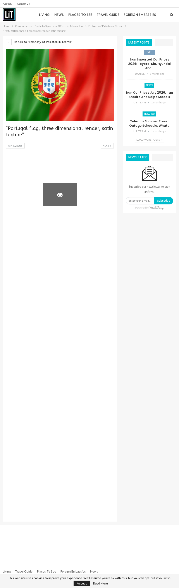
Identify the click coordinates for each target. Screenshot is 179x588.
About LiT (8, 3)
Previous (16, 145)
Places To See (46, 571)
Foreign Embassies (140, 14)
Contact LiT (23, 3)
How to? (149, 113)
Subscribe (163, 200)
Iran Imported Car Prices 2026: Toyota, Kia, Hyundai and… (149, 63)
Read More (100, 583)
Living (44, 14)
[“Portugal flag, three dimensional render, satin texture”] (22, 168)
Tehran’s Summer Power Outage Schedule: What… (149, 123)
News (59, 14)
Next (106, 145)
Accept (82, 583)
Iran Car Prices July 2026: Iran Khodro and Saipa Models (149, 94)
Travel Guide (108, 14)
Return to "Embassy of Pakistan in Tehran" (42, 42)
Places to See (80, 14)
